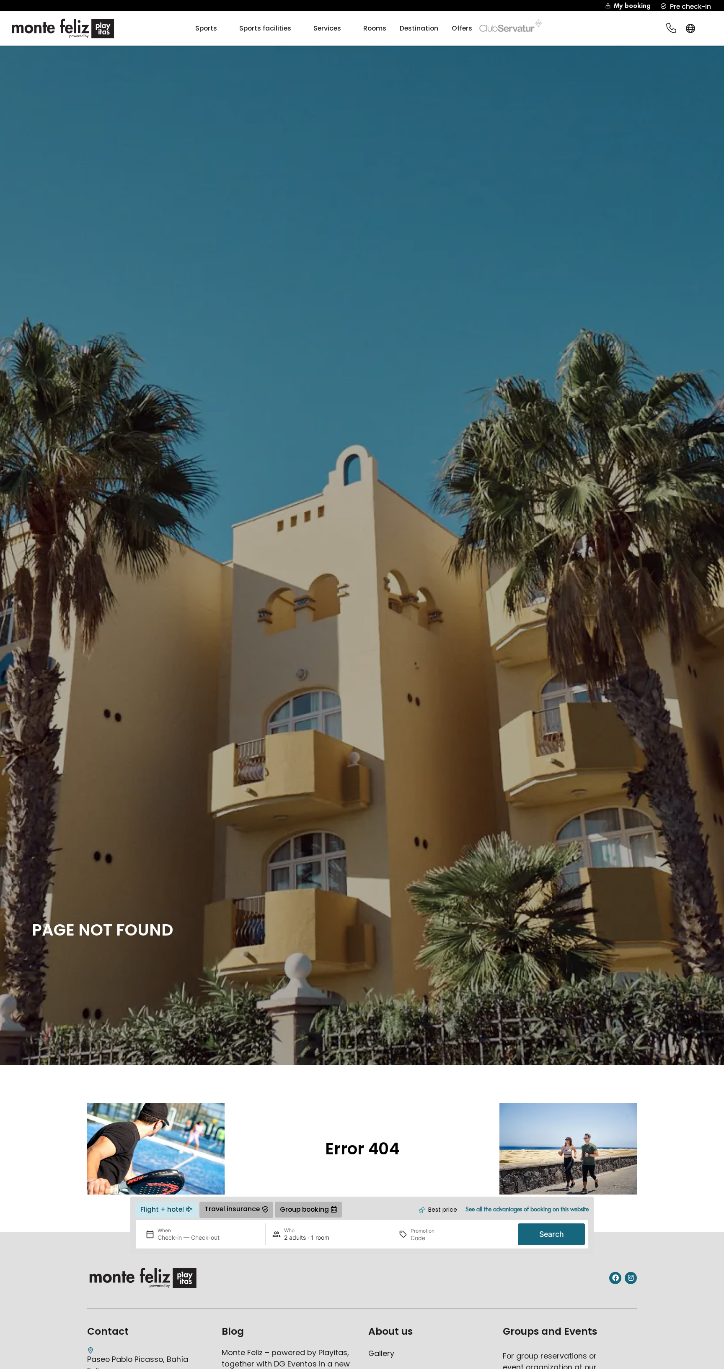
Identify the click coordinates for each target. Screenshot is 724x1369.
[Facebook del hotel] (615, 1278)
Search (551, 1234)
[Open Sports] (222, 28)
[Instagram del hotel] (631, 1278)
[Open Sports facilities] (296, 28)
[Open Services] (346, 28)
